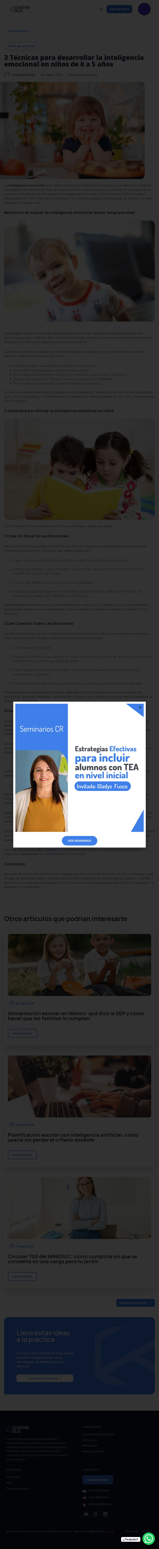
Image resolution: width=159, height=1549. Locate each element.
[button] (140, 707)
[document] (79, 774)
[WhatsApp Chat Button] (148, 1538)
